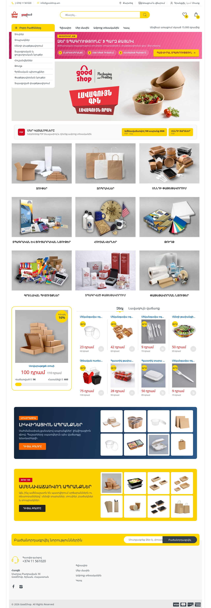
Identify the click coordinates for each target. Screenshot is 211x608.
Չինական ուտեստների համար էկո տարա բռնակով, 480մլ (92, 360)
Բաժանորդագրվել (179, 539)
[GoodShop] (22, 14)
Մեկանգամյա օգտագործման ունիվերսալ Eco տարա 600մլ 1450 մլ (123, 316)
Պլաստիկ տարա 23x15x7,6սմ (153, 360)
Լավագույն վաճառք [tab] (144, 308)
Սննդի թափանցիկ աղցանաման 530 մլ (184, 316)
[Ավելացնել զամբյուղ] (163, 349)
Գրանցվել (180, 2)
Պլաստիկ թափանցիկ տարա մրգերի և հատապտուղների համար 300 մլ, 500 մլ (123, 360)
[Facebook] (13, 586)
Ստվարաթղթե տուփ (41, 365)
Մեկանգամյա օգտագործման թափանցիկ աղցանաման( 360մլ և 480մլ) (92, 316)
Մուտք (195, 2)
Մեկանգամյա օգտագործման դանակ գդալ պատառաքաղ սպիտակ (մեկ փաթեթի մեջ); (153, 316)
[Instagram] (21, 586)
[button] (187, 91)
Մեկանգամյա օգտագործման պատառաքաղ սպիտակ (184, 360)
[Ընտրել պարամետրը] (101, 349)
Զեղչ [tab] (119, 308)
